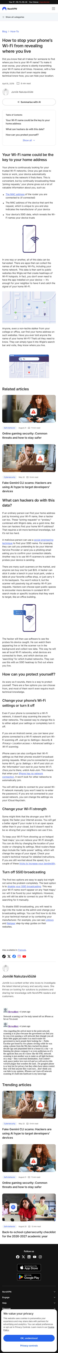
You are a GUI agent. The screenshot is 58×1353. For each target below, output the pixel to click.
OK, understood (29, 1338)
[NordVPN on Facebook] (14, 956)
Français (22, 950)
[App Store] (29, 1267)
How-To (14, 31)
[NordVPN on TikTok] (4, 956)
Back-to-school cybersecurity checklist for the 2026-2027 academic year (29, 1234)
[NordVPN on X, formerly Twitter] (9, 956)
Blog (4, 31)
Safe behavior (9, 428)
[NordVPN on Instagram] (19, 956)
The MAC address (15, 194)
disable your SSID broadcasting (24, 886)
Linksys (49, 920)
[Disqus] (29, 1042)
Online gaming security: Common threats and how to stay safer (24, 435)
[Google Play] (29, 1276)
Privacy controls (29, 1345)
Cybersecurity (9, 477)
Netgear (11, 923)
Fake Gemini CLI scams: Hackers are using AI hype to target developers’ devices (27, 487)
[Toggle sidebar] (53, 8)
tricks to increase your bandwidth (37, 863)
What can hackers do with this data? (25, 129)
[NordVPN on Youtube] (24, 956)
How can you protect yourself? (22, 134)
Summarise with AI (31, 102)
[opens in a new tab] (17, 1257)
